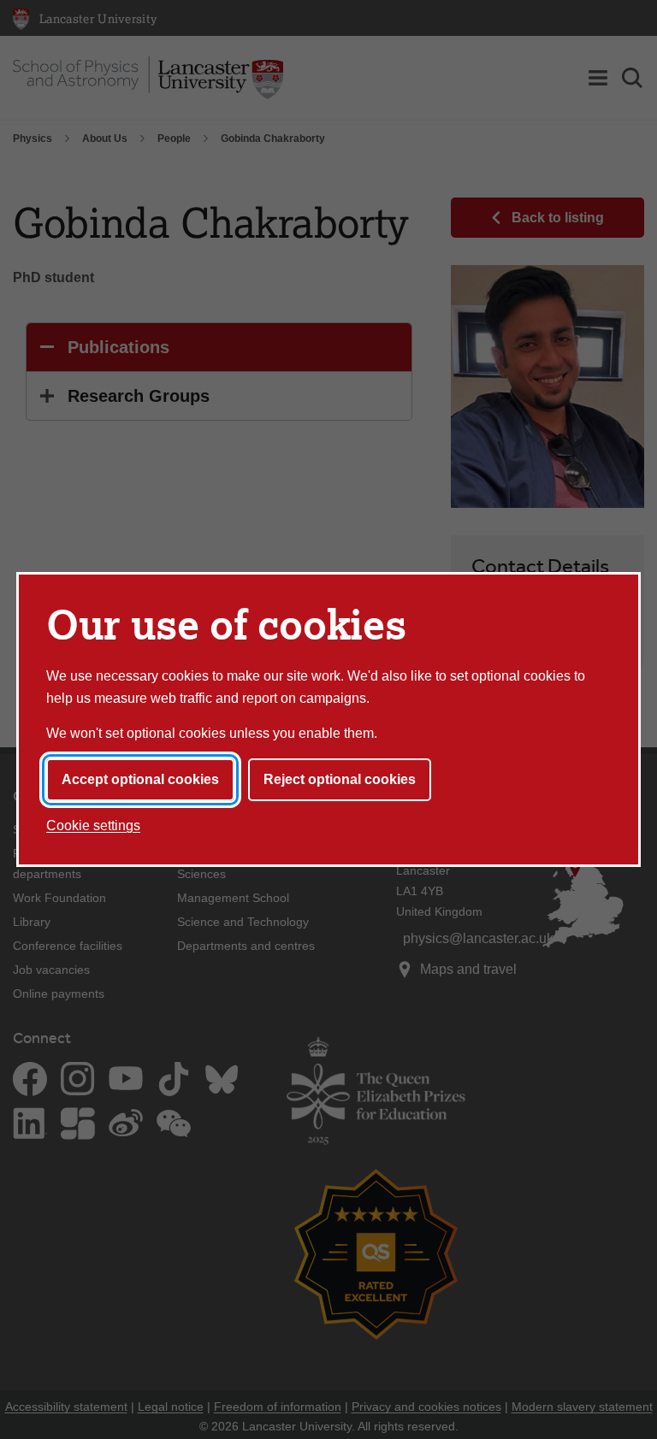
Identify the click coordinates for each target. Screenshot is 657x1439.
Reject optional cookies (339, 779)
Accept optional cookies (140, 779)
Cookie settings (93, 825)
